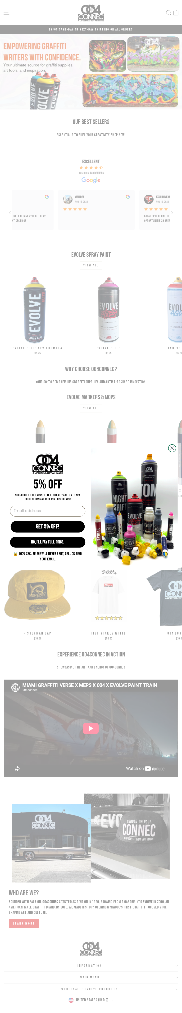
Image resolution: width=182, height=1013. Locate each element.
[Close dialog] (172, 448)
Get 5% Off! (47, 526)
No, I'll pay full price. (47, 542)
